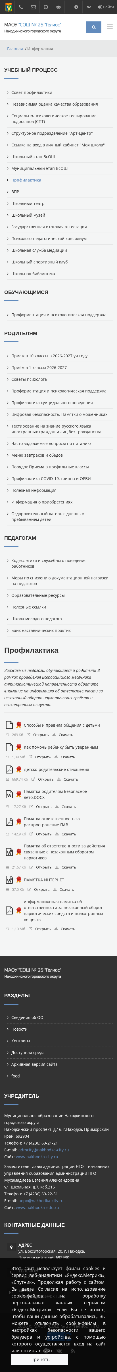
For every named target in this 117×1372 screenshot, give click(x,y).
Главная (15, 48)
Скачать (66, 734)
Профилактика (26, 180)
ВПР (15, 191)
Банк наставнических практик (41, 630)
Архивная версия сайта (34, 1064)
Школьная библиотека (33, 273)
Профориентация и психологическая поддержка (58, 314)
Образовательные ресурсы (38, 595)
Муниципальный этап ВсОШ (39, 168)
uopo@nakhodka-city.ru (41, 1200)
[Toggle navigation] (110, 28)
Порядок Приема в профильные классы (50, 467)
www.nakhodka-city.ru (37, 1156)
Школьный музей (28, 215)
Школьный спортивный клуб (39, 262)
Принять (39, 1359)
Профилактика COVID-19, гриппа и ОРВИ (51, 478)
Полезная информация (34, 490)
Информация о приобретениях (41, 502)
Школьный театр (28, 203)
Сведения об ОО (27, 1017)
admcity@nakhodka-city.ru (43, 1150)
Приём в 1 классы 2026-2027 (39, 367)
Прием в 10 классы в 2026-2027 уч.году (49, 355)
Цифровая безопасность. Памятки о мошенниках (59, 414)
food (15, 1076)
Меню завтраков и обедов (37, 455)
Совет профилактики (31, 92)
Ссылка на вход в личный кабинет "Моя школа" (58, 145)
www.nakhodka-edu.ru (37, 1207)
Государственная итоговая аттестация (49, 226)
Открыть (41, 734)
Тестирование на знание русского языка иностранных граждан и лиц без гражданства (56, 428)
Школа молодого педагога (36, 618)
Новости (19, 1029)
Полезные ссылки (28, 607)
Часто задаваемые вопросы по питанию (51, 443)
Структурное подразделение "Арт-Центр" (52, 133)
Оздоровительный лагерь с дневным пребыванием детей (47, 516)
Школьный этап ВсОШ (33, 156)
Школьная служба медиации (39, 250)
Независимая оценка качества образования (54, 104)
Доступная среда (28, 1052)
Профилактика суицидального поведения (52, 402)
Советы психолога (29, 379)
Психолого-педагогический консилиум (49, 238)
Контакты (20, 1040)
